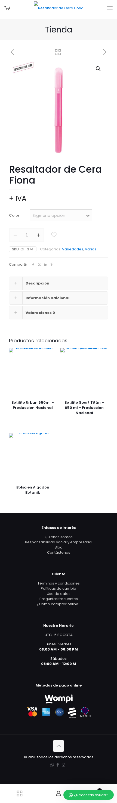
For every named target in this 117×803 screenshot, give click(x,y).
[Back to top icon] (58, 746)
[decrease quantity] (15, 235)
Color (14, 215)
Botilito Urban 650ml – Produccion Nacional (32, 405)
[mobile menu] (109, 8)
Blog (59, 547)
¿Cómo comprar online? (59, 604)
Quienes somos (59, 537)
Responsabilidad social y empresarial (58, 542)
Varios (90, 249)
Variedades (72, 249)
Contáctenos (58, 552)
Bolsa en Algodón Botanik (32, 490)
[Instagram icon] (63, 765)
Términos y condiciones (59, 583)
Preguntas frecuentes (58, 598)
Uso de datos (58, 593)
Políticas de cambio (58, 588)
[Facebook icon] (58, 765)
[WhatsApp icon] (52, 765)
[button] (98, 68)
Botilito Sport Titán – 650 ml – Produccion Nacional (84, 407)
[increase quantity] (38, 235)
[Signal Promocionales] (58, 8)
